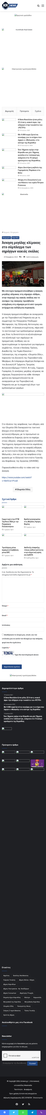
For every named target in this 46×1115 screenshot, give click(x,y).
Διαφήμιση (28, 1089)
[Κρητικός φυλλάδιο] (23, 15)
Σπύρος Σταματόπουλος (12, 1011)
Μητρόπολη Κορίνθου (32, 1002)
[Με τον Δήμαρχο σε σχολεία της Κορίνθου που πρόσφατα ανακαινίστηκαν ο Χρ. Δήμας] (23, 754)
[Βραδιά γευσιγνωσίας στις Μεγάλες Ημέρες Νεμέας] (34, 511)
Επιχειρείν (15, 232)
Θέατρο (27, 997)
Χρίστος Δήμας (8, 1015)
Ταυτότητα (18, 1089)
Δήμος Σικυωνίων (9, 993)
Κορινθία (15, 238)
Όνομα (5, 606)
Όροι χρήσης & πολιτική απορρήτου (23, 1094)
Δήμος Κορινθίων (9, 984)
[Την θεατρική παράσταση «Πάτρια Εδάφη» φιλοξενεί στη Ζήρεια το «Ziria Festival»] (8, 772)
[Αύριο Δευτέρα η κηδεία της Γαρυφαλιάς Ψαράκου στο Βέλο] (9, 171)
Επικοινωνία (38, 1098)
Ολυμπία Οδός (23, 489)
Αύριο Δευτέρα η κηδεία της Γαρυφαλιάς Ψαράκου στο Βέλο (30, 170)
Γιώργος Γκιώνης (9, 980)
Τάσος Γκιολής (29, 1011)
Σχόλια (38, 111)
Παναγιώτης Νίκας (24, 1006)
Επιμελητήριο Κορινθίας (12, 997)
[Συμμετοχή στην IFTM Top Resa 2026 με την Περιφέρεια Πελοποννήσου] (12, 511)
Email (5, 615)
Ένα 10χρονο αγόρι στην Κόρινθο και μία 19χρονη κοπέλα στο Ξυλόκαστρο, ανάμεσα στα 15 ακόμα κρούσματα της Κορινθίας (29, 155)
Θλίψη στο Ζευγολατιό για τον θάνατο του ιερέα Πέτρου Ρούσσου (31, 182)
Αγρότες (6, 976)
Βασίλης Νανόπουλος (20, 976)
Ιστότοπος (6, 625)
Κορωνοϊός (37, 997)
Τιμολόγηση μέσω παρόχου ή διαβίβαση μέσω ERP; (10, 549)
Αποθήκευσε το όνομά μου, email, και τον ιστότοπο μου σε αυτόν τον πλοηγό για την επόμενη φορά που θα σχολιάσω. (22, 638)
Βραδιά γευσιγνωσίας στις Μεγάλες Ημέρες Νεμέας (32, 521)
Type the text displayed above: (27, 655)
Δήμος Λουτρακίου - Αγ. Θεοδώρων (16, 989)
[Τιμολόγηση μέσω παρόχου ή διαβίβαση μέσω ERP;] (12, 539)
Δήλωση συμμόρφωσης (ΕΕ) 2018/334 (17, 1098)
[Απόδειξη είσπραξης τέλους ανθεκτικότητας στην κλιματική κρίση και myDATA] (34, 539)
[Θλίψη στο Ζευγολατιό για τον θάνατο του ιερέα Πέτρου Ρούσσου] (9, 183)
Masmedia (28, 1085)
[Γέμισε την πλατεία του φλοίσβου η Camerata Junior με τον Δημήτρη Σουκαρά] (8, 754)
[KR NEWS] (10, 6)
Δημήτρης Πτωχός (26, 993)
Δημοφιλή (9, 111)
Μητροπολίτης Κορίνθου (12, 1002)
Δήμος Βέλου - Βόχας (26, 980)
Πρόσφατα (24, 111)
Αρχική (6, 232)
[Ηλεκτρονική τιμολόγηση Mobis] (23, 676)
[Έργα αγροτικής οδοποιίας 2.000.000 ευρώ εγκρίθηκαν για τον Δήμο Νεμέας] (23, 864)
